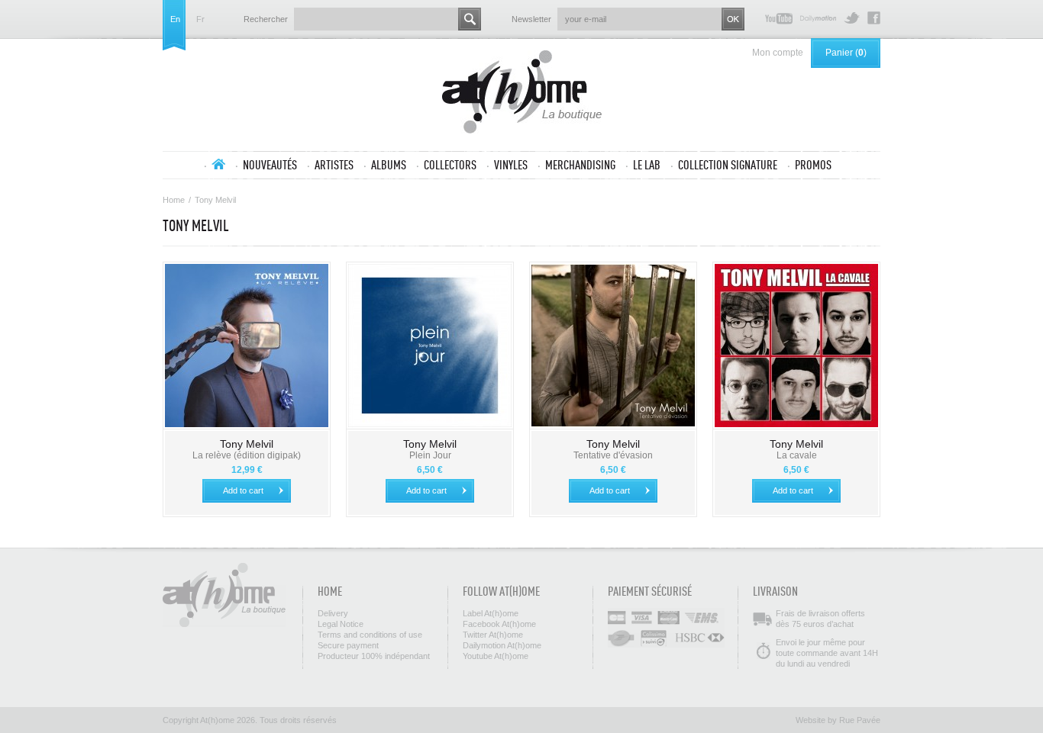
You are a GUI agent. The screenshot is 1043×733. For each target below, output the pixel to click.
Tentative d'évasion (613, 455)
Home (174, 199)
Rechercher (266, 19)
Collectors (450, 164)
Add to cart (243, 490)
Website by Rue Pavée (838, 720)
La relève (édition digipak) (246, 455)
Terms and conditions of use (370, 634)
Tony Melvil (246, 444)
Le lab (646, 164)
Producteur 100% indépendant (374, 656)
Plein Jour (430, 455)
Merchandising (580, 164)
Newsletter (531, 19)
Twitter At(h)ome (852, 17)
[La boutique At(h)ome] (522, 93)
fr (200, 19)
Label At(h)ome (490, 613)
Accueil (218, 164)
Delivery (333, 613)
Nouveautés (270, 164)
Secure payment (348, 645)
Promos (813, 164)
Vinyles (511, 164)
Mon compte (777, 52)
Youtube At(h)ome (779, 17)
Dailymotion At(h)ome (818, 17)
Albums (388, 164)
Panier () (846, 52)
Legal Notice (340, 624)
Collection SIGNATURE (727, 164)
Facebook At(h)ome (873, 17)
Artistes (334, 164)
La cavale (797, 455)
